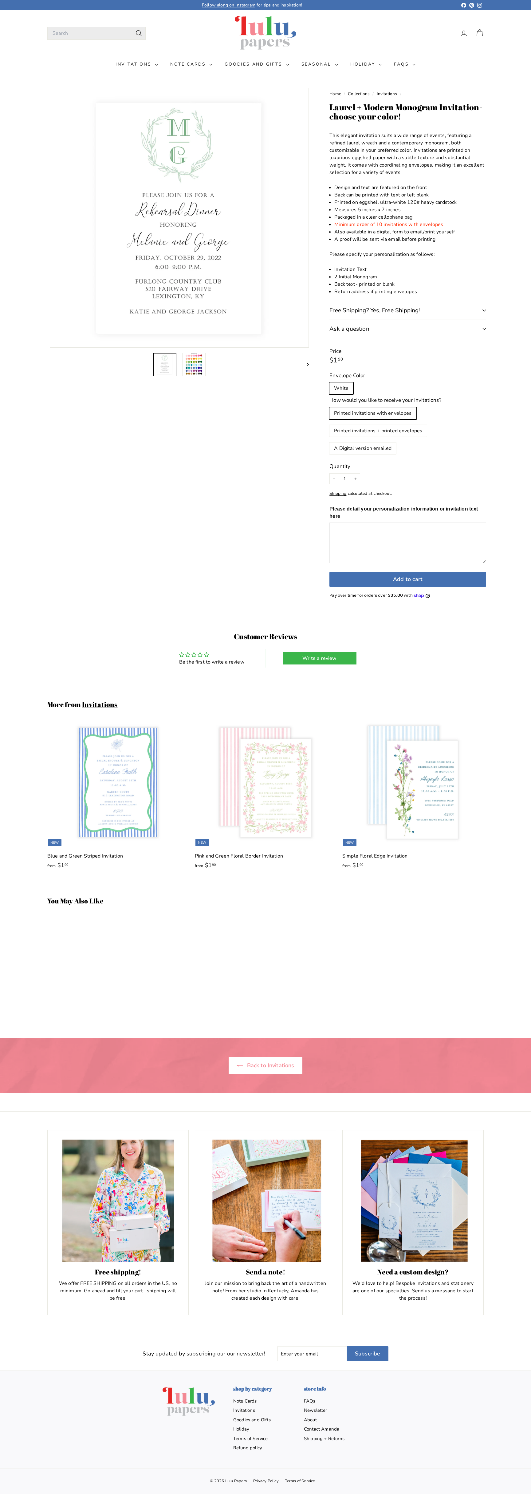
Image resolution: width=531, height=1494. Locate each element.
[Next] (305, 364)
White (341, 388)
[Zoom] (179, 217)
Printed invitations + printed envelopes (378, 430)
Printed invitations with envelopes (372, 413)
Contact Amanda (321, 1429)
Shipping (337, 493)
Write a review (319, 658)
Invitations (135, 64)
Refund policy (247, 1448)
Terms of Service (250, 1438)
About (310, 1420)
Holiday (363, 64)
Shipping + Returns (324, 1438)
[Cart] (479, 33)
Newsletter (315, 1410)
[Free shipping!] (118, 1201)
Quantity (339, 466)
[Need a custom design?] (413, 1201)
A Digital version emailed (362, 448)
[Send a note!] (265, 1201)
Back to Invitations (269, 1065)
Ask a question (349, 329)
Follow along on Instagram (228, 5)
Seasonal (317, 64)
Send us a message (434, 1290)
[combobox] (96, 33)
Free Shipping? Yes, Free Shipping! (374, 310)
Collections (359, 94)
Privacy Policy (266, 1481)
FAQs (402, 64)
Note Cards (189, 64)
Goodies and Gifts (254, 64)
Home (335, 94)
